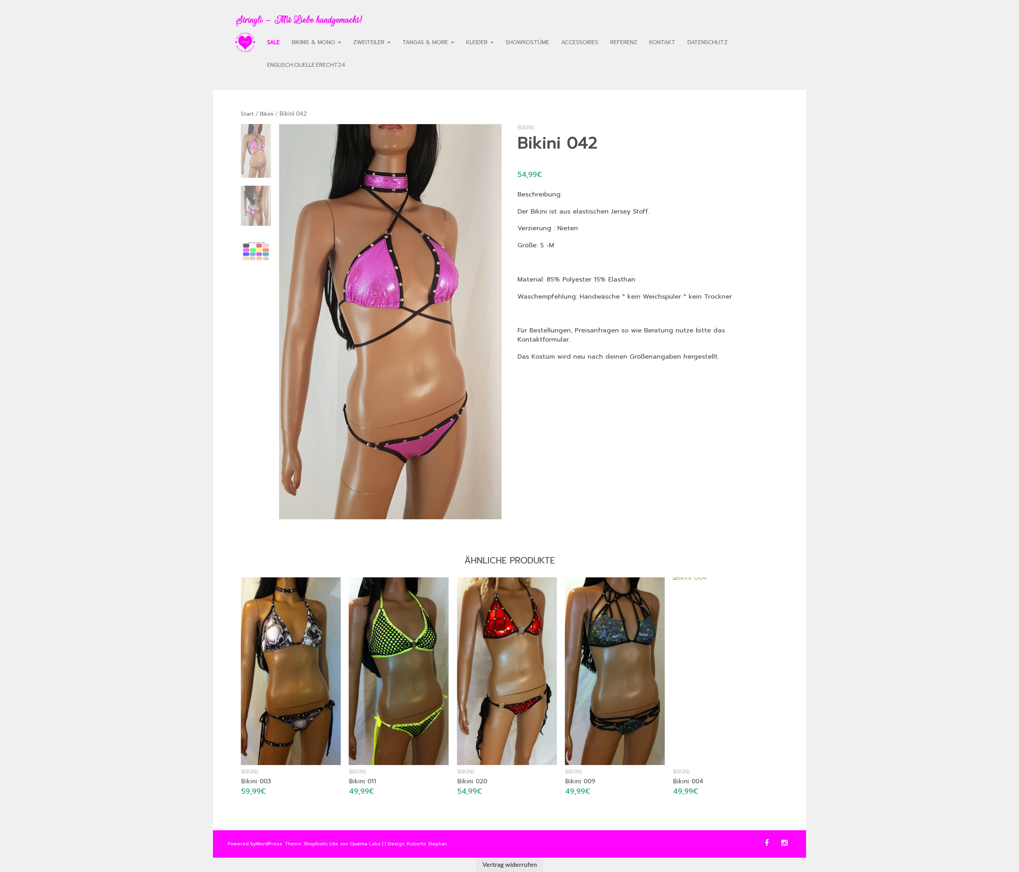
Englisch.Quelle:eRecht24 (306, 65)
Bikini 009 (580, 781)
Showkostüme (527, 42)
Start (247, 114)
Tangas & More (426, 42)
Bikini (266, 114)
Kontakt (662, 42)
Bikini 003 (256, 781)
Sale (273, 42)
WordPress (269, 843)
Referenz (623, 42)
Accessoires (579, 42)
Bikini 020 (472, 781)
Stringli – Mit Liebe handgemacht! (299, 20)
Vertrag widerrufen (509, 865)
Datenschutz (707, 42)
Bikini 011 (362, 781)
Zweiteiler (370, 42)
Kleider (478, 42)
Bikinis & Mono (314, 42)
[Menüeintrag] (245, 42)
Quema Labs (365, 843)
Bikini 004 (688, 781)
